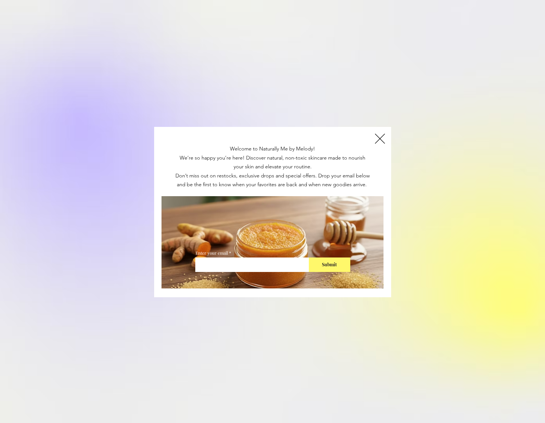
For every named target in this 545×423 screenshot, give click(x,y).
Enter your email (212, 253)
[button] (380, 139)
